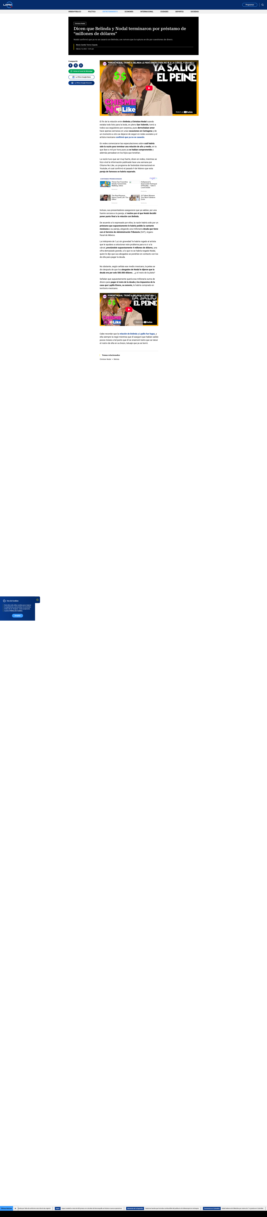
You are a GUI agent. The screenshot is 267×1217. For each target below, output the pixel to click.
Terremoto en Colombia (148, 1208)
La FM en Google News (83, 77)
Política (92, 12)
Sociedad (195, 12)
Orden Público (74, 12)
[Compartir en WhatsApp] (81, 65)
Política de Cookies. (16, 611)
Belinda (116, 359)
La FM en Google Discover (83, 83)
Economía (129, 12)
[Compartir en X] (76, 65)
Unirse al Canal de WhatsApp (82, 71)
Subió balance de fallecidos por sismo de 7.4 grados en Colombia (179, 1208)
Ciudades (164, 12)
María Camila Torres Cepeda (87, 45)
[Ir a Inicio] (8, 5)
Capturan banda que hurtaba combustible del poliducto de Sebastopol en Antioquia (108, 1208)
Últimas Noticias (6, 1208)
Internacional (146, 12)
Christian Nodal (105, 359)
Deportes (179, 12)
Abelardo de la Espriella (72, 1208)
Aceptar (18, 616)
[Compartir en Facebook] (70, 65)
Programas (250, 5)
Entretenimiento (110, 12)
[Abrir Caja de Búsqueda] (263, 5)
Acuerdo (208, 1208)
